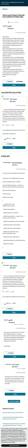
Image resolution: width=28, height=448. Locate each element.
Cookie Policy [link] (8, 437)
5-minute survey (13, 2)
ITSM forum (5, 9)
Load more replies (14, 401)
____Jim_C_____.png (9, 138)
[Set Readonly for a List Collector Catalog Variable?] (22, 156)
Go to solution (14, 22)
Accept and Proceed (14, 445)
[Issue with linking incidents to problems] (25, 156)
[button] (4, 81)
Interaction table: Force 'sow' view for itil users (13, 412)
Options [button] (26, 9)
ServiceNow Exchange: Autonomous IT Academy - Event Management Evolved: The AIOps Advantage (14, 425)
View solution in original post (9, 133)
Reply (14, 85)
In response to (18, 324)
